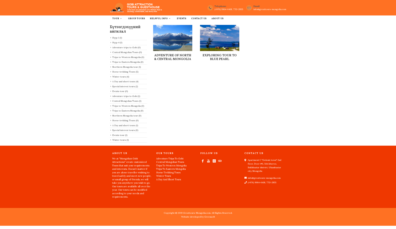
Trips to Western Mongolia (128, 57)
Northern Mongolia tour (126, 67)
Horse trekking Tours (125, 71)
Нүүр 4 (117, 42)
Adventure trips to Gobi (126, 47)
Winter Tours (163, 175)
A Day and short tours (125, 81)
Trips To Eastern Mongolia (171, 168)
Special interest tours (125, 86)
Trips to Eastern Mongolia (127, 62)
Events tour (120, 91)
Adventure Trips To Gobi (169, 158)
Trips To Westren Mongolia (171, 165)
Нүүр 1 (117, 37)
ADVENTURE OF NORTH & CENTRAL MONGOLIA (172, 57)
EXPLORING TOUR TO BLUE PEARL (220, 57)
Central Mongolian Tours (127, 52)
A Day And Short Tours (168, 179)
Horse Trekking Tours (168, 172)
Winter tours (120, 76)
